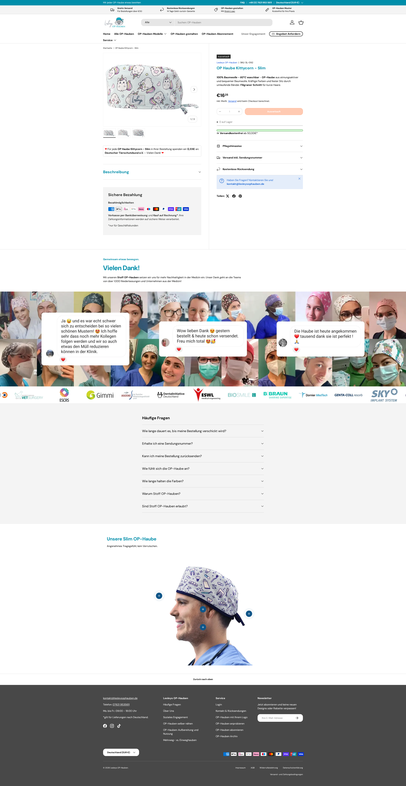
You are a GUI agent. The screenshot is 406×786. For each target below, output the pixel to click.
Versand (232, 101)
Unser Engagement (253, 34)
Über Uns (168, 711)
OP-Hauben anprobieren (230, 723)
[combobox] (207, 22)
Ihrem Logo (230, 11)
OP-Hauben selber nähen (178, 723)
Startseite (107, 48)
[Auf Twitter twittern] (227, 196)
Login (219, 704)
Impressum (241, 767)
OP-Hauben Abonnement (217, 34)
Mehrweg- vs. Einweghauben (179, 740)
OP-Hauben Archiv (227, 736)
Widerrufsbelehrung (269, 767)
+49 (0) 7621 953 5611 (260, 2)
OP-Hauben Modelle (150, 34)
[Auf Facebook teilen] (234, 196)
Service (108, 40)
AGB (253, 767)
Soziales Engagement (175, 717)
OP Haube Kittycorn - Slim (126, 48)
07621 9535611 (121, 704)
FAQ (242, 2)
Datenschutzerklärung (293, 767)
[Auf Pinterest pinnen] (240, 196)
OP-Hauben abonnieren (229, 730)
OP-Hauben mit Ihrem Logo (231, 717)
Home (106, 34)
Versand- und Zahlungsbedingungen (286, 774)
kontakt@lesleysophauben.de (120, 698)
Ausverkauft (274, 111)
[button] (301, 22)
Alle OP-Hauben (124, 34)
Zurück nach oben (203, 679)
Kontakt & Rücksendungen (231, 711)
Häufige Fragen (172, 704)
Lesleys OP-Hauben (227, 62)
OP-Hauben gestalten (184, 34)
